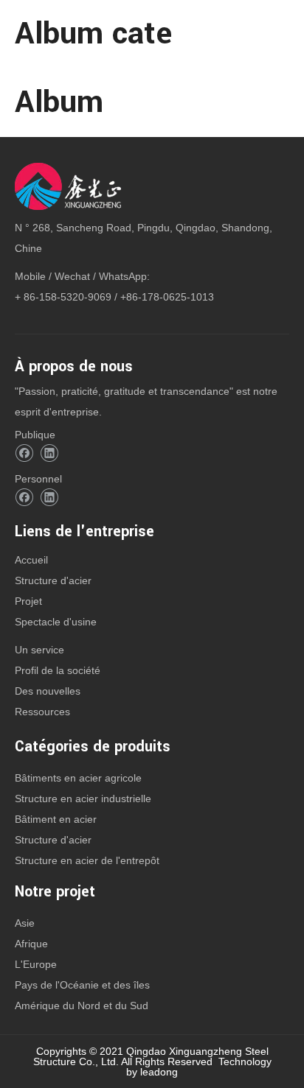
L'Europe (36, 964)
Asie (25, 923)
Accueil (31, 560)
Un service (39, 650)
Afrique (31, 944)
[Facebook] (24, 453)
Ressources (42, 711)
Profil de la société (57, 670)
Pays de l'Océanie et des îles (82, 985)
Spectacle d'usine (56, 622)
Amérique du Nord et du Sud (81, 1005)
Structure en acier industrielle (83, 798)
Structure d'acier (53, 580)
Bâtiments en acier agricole (78, 778)
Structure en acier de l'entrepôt (87, 860)
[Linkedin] (49, 453)
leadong (159, 1072)
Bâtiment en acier (56, 819)
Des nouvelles (47, 691)
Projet (28, 601)
